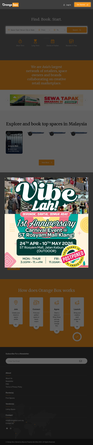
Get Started (81, 4)
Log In (68, 5)
